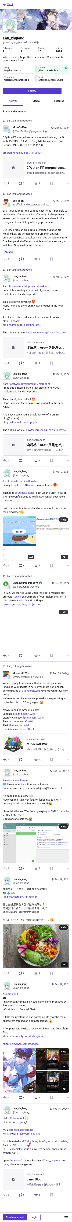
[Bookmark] (51, 183)
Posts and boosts (13, 111)
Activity (13, 100)
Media (36, 100)
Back (10, 4)
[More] (67, 183)
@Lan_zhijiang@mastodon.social (19, 42)
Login (34, 1217)
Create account (15, 1217)
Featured (59, 100)
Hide (63, 519)
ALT (31, 557)
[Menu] (66, 91)
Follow (32, 91)
